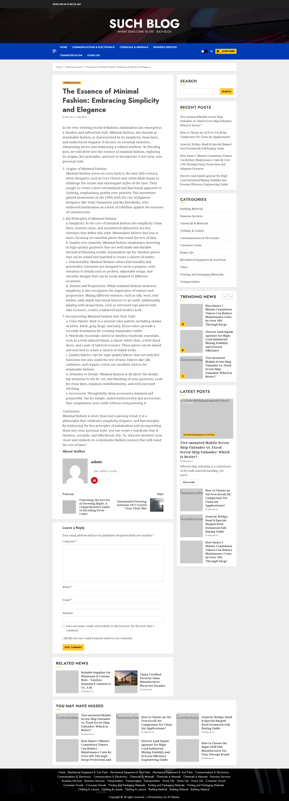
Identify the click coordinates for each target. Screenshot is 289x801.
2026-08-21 (88, 691)
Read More (189, 482)
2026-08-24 (213, 377)
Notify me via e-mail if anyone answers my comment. (99, 638)
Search (188, 81)
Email (67, 600)
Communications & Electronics (93, 47)
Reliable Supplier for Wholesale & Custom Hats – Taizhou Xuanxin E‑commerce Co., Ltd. (96, 680)
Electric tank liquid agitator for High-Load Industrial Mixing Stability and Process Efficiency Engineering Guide (204, 180)
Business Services (165, 47)
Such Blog (144, 23)
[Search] (211, 51)
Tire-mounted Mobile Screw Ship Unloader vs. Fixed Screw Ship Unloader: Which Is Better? (206, 121)
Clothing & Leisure (72, 82)
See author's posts (105, 471)
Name (67, 587)
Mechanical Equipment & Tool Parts (203, 260)
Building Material (191, 209)
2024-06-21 (70, 117)
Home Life (93, 55)
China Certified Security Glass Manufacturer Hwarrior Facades (152, 680)
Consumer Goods (191, 245)
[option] (206, 317)
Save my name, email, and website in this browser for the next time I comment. (110, 628)
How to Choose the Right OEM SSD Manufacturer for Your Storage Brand (215, 748)
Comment (70, 541)
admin (96, 462)
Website (68, 613)
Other (184, 267)
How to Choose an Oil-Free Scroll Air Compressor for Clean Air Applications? (205, 135)
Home (63, 47)
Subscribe (228, 51)
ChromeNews (155, 797)
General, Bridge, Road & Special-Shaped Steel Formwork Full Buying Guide (216, 524)
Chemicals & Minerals (134, 47)
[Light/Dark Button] (204, 51)
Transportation (71, 55)
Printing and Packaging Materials (201, 274)
